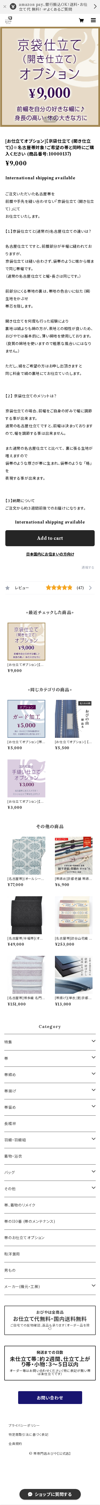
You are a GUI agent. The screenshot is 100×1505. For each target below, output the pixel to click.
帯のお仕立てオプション (24, 1237)
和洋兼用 (12, 1254)
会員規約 (15, 1444)
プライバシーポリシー (24, 1425)
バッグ (9, 1172)
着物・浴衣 (13, 1156)
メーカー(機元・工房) (22, 1286)
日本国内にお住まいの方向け (50, 554)
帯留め (10, 1107)
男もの (9, 1270)
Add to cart (50, 538)
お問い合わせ (50, 1398)
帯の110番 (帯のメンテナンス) (29, 1221)
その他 (9, 1188)
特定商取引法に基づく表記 (29, 1435)
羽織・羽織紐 (15, 1140)
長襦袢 (10, 1123)
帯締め (10, 1074)
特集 (8, 1042)
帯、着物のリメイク (19, 1205)
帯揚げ (10, 1091)
